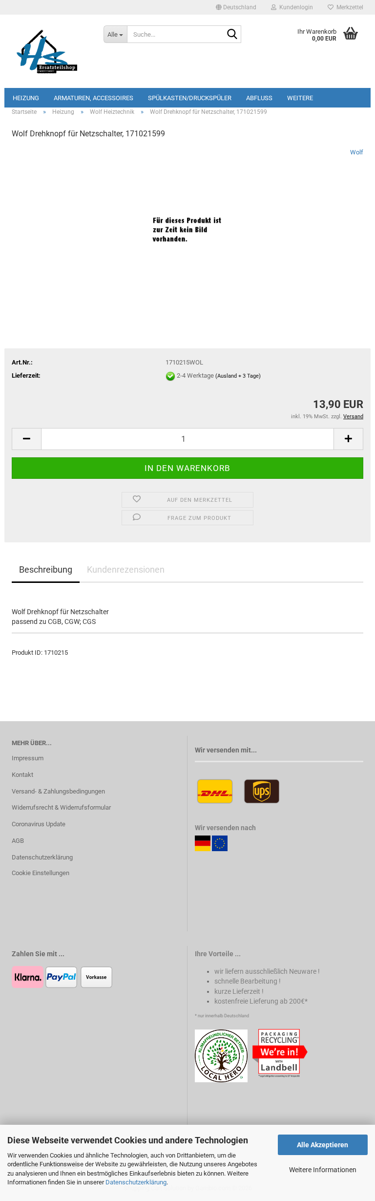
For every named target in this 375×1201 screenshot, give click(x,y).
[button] (236, 7)
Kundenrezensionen (126, 569)
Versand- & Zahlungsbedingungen (58, 791)
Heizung (26, 98)
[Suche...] (232, 34)
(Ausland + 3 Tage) (238, 376)
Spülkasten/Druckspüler (189, 98)
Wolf (356, 152)
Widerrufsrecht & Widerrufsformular (61, 807)
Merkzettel (348, 7)
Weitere (300, 98)
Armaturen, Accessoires (93, 98)
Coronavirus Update (38, 824)
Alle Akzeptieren (322, 1145)
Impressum (27, 758)
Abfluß (259, 98)
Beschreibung (45, 569)
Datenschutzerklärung (136, 1182)
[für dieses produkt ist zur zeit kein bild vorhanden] (187, 221)
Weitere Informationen (322, 1170)
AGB (18, 840)
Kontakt (22, 774)
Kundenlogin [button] (294, 7)
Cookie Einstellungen (40, 873)
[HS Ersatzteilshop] (50, 51)
